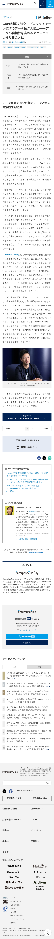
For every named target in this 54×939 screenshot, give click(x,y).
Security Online (10, 808)
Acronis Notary (12, 254)
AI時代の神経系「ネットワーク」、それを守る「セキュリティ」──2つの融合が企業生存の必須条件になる (28, 692)
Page (9, 65)
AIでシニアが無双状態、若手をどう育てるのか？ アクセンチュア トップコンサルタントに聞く (29, 700)
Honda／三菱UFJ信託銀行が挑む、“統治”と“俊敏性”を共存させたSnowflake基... (27, 474)
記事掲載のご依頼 (14, 798)
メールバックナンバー (28, 630)
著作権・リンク (15, 901)
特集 (5, 841)
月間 (39, 667)
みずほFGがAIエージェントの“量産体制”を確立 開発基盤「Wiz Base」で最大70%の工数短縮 (29, 724)
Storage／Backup (20, 47)
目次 (27, 56)
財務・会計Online (11, 819)
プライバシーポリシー (17, 919)
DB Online (33, 511)
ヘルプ (12, 898)
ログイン (28, 643)
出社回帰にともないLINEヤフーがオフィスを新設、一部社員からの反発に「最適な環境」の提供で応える (29, 716)
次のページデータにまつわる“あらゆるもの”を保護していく (27, 417)
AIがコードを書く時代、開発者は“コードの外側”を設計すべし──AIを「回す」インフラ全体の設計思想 (28, 747)
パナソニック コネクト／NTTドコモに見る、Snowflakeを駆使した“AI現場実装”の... (25, 487)
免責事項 (13, 908)
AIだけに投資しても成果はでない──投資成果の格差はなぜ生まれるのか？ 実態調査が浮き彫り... (27, 480)
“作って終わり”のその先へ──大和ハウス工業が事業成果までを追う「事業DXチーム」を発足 (29, 739)
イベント (35, 830)
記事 (5, 830)
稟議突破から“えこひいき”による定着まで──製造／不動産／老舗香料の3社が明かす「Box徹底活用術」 (29, 732)
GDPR (43, 47)
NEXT (46, 428)
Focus (10, 47)
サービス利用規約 (16, 915)
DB (4, 47)
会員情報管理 (14, 905)
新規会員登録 (28, 636)
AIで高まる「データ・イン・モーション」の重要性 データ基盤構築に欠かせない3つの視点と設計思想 (28, 684)
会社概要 (13, 912)
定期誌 (34, 841)
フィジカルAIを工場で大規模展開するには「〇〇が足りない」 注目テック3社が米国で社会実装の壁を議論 (28, 708)
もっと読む (9, 491)
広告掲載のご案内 (40, 798)
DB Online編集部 (18, 42)
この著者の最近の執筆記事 (26, 539)
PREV (8, 428)
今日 (14, 667)
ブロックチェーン (33, 47)
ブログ (6, 851)
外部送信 (13, 922)
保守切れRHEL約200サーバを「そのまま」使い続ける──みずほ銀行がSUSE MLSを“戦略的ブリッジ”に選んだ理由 (29, 675)
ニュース (35, 819)
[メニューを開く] (4, 4)
